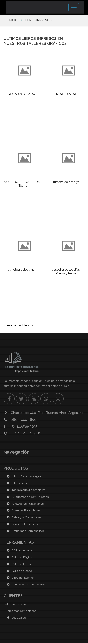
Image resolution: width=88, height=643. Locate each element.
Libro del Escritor (22, 577)
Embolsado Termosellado (27, 531)
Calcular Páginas (22, 557)
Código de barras (22, 550)
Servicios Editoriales (24, 524)
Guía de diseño (21, 571)
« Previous (13, 325)
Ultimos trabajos (15, 604)
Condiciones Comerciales (28, 584)
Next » (28, 325)
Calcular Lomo (21, 564)
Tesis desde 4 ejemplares (28, 490)
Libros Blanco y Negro (26, 476)
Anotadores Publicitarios (27, 503)
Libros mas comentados (20, 611)
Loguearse (18, 617)
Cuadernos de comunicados (30, 497)
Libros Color (19, 483)
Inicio (13, 20)
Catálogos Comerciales (26, 517)
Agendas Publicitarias (25, 510)
